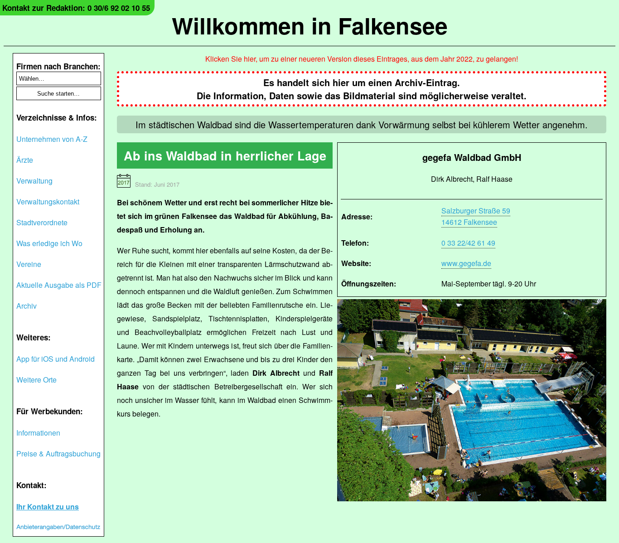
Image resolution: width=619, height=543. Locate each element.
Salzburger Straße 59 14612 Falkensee (475, 216)
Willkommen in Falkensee (310, 25)
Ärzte (24, 160)
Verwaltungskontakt (47, 201)
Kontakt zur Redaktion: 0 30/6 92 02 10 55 (76, 7)
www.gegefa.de (466, 263)
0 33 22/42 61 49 (468, 243)
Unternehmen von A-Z (51, 139)
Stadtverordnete (42, 222)
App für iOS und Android (55, 359)
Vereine (28, 264)
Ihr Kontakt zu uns (47, 506)
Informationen (38, 432)
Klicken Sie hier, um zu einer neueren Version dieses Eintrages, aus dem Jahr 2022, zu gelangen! (361, 58)
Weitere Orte (36, 379)
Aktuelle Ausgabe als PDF (59, 285)
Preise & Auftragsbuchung (58, 453)
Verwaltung (34, 180)
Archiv (26, 306)
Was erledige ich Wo (49, 243)
